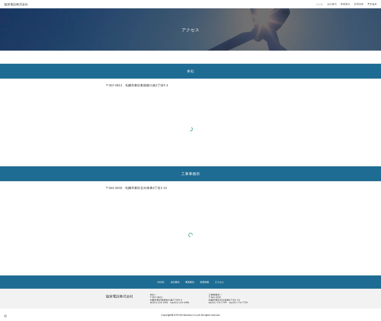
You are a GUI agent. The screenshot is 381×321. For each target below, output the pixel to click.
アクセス (219, 282)
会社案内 (175, 282)
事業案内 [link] (345, 4)
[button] (5, 316)
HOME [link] (319, 4)
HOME (160, 282)
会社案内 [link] (332, 4)
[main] (190, 29)
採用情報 (204, 282)
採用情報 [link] (358, 4)
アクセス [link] (372, 4)
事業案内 (189, 282)
